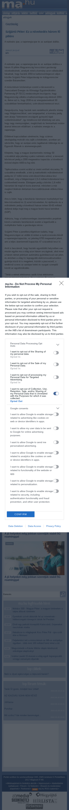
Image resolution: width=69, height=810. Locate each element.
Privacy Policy (53, 526)
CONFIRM (21, 514)
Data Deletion (15, 526)
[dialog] (34, 405)
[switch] (56, 352)
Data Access (34, 526)
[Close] (62, 284)
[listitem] (34, 344)
